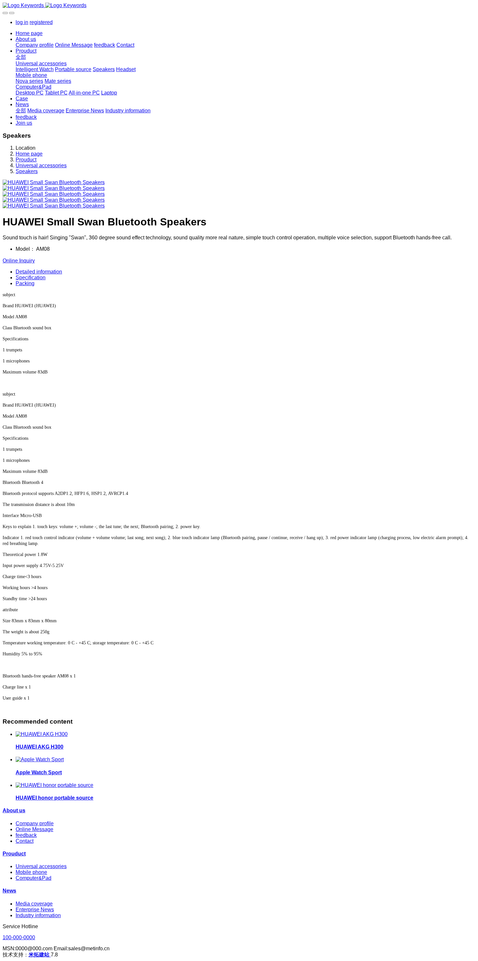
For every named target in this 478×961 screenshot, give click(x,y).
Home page (29, 33)
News (9, 890)
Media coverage (34, 903)
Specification (31, 277)
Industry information (38, 915)
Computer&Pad (33, 878)
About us (14, 810)
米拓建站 (40, 954)
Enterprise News (35, 909)
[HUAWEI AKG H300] (42, 734)
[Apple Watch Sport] (40, 759)
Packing (25, 283)
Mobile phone (31, 872)
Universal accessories (41, 165)
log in (22, 22)
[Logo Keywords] (239, 5)
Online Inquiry (19, 260)
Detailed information (39, 271)
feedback (26, 835)
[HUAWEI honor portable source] (54, 785)
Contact (24, 841)
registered (41, 22)
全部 (21, 57)
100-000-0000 (19, 937)
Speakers (27, 171)
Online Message (34, 829)
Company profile (35, 823)
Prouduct (26, 159)
